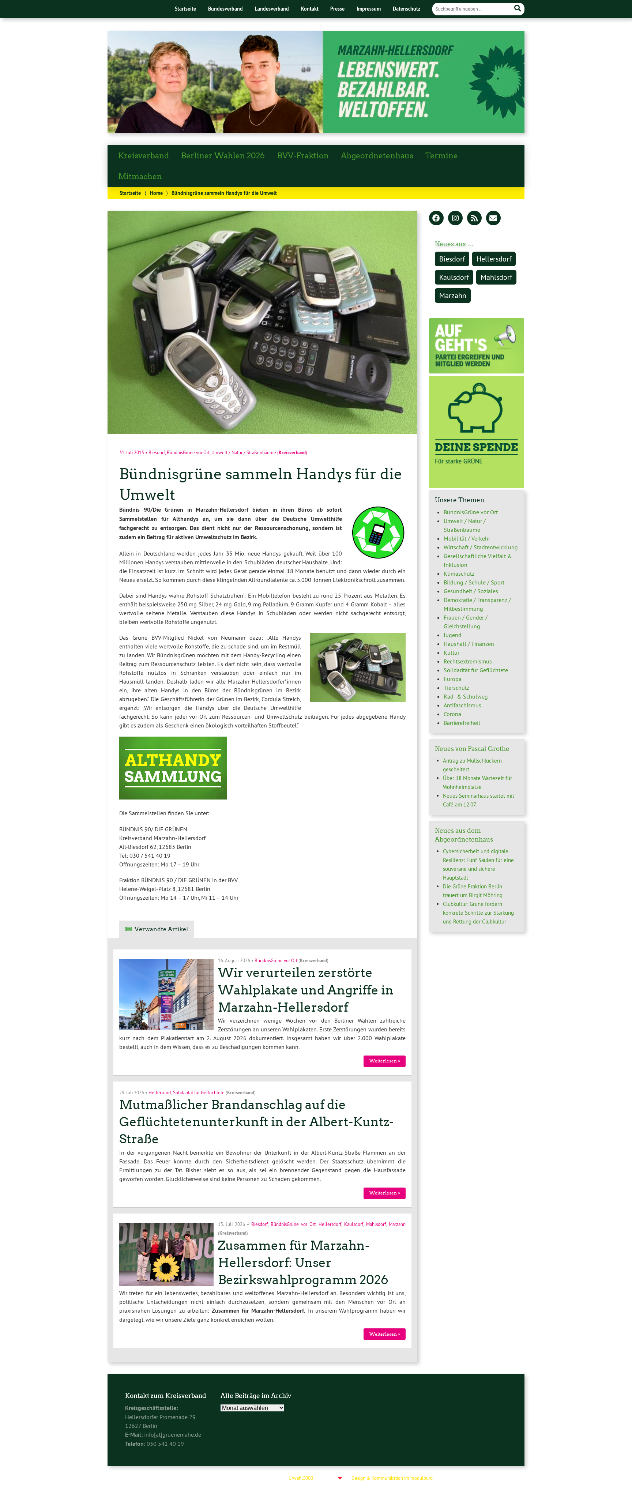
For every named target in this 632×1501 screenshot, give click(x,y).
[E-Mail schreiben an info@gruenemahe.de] (493, 218)
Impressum (369, 8)
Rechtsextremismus (468, 661)
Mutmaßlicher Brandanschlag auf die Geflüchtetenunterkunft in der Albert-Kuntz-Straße (256, 1122)
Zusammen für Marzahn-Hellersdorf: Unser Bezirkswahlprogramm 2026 (303, 1262)
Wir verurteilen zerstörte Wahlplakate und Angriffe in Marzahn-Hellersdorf (306, 990)
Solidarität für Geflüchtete (199, 1092)
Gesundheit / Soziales (471, 591)
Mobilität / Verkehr (467, 538)
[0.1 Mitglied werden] (476, 371)
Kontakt (310, 8)
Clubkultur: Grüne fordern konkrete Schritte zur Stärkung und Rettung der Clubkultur (478, 912)
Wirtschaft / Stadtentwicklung (481, 547)
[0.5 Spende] (476, 485)
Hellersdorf (159, 1092)
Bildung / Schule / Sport (474, 582)
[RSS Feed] (474, 218)
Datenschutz (406, 8)
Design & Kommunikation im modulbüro (392, 1478)
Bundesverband (225, 8)
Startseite (185, 8)
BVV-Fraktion (303, 156)
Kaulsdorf (353, 1224)
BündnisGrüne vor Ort (188, 452)
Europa (453, 678)
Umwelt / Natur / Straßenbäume (243, 452)
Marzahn (397, 1224)
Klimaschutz (459, 573)
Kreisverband (143, 156)
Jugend (453, 635)
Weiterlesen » (384, 1061)
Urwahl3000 (301, 1478)
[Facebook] (436, 218)
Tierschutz (456, 687)
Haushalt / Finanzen (469, 643)
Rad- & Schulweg (466, 696)
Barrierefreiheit (462, 722)
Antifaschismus (462, 705)
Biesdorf (156, 452)
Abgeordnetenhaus (377, 156)
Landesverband (272, 8)
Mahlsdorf (376, 1224)
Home (156, 192)
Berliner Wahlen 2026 (223, 156)
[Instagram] (455, 218)
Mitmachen (140, 176)
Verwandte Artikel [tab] (161, 929)
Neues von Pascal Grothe (472, 748)
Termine (441, 156)
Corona (452, 714)
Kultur (451, 652)
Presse (337, 8)
